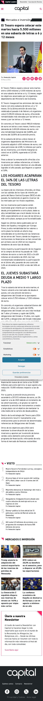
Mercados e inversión (20, 539)
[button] (2, 9)
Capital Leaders (10, 2)
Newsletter (23, 2)
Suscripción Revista (35, 2)
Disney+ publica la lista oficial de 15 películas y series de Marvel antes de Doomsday (21, 513)
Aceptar (21, 360)
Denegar (21, 366)
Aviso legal (31, 697)
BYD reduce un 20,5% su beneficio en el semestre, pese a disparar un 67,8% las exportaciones (32, 565)
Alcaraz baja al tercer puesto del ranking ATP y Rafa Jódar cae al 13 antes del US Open (22, 480)
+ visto (9, 463)
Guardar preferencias (22, 372)
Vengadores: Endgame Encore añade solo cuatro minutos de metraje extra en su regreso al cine (22, 501)
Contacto (18, 684)
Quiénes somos (7, 684)
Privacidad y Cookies (21, 377)
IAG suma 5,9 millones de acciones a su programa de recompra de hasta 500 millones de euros (21, 524)
